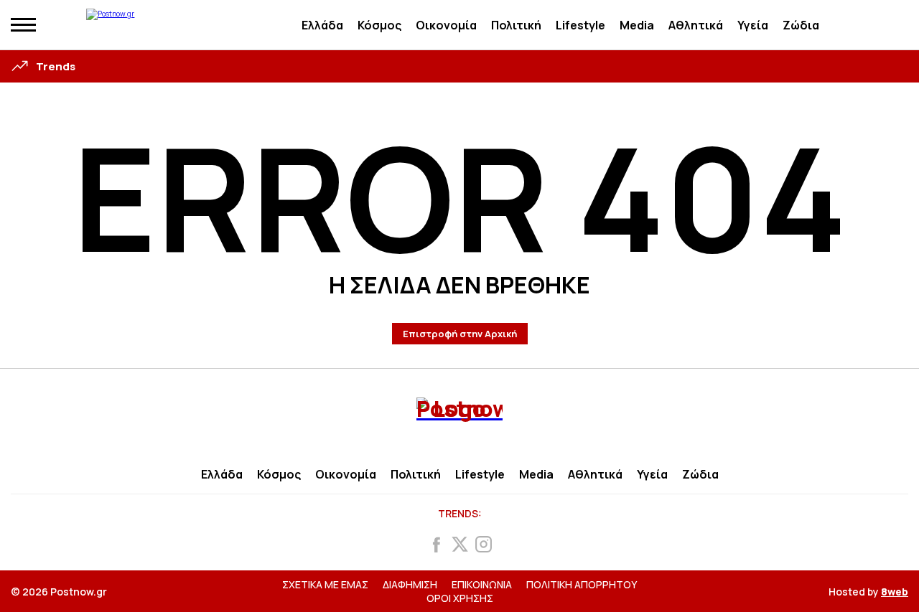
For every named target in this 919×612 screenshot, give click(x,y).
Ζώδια (801, 25)
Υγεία (752, 25)
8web (894, 591)
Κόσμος (379, 25)
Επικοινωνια (482, 584)
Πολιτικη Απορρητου (581, 584)
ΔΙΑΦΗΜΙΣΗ (410, 584)
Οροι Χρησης (459, 598)
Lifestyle (580, 25)
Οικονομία (446, 25)
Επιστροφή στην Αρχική (460, 333)
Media (637, 25)
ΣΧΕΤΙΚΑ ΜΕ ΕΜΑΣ (325, 584)
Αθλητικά (695, 25)
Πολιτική (516, 25)
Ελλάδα (322, 25)
